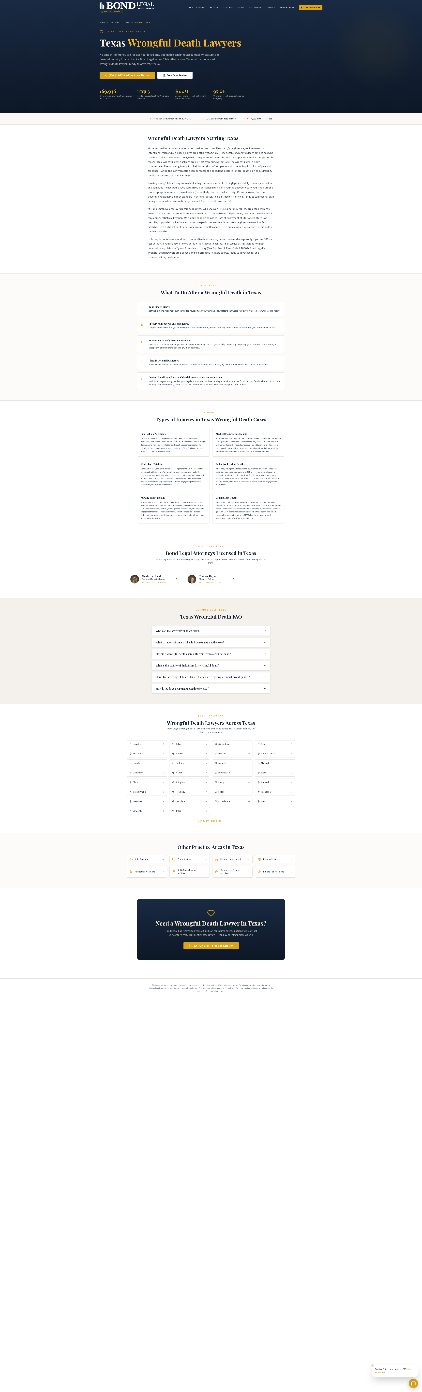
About (240, 7)
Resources (285, 7)
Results (214, 7)
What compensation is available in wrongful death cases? (190, 642)
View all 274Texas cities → (211, 821)
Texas (127, 22)
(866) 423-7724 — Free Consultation (129, 75)
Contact (270, 7)
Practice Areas (197, 7)
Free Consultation (312, 7)
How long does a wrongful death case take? (182, 688)
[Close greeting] (372, 1365)
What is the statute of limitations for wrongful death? (187, 665)
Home (102, 22)
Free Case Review (177, 75)
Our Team (228, 7)
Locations (115, 22)
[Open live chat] (413, 1383)
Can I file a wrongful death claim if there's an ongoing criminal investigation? (203, 677)
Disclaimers (255, 7)
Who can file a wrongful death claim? (178, 631)
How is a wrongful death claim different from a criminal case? (193, 654)
